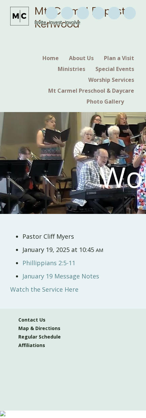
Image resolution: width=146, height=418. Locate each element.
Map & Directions (38, 328)
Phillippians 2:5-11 (48, 263)
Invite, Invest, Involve (57, 22)
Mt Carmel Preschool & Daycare (91, 90)
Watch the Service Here (44, 289)
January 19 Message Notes (60, 276)
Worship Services (111, 80)
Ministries (71, 69)
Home (50, 58)
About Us (81, 58)
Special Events (114, 69)
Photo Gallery (105, 101)
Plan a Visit (119, 58)
